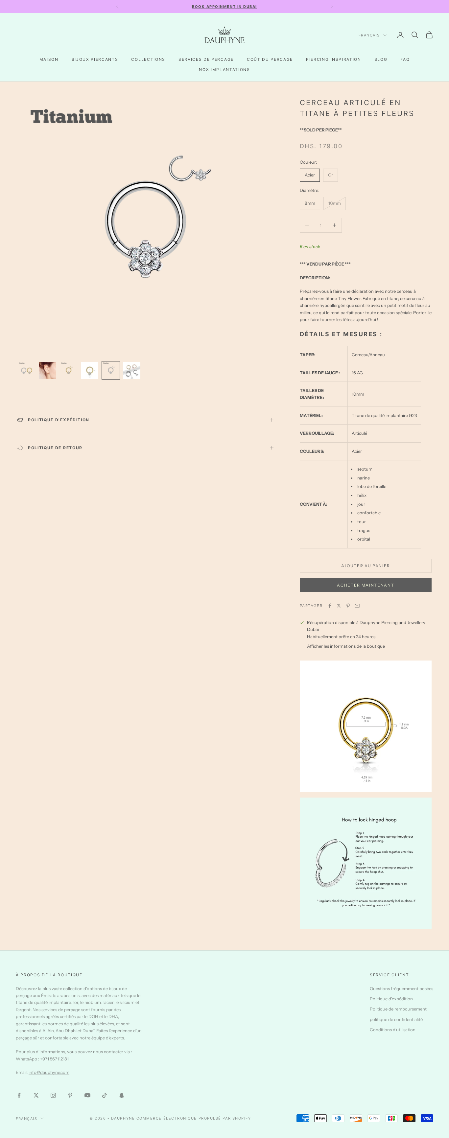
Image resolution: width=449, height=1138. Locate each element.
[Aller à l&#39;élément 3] (68, 370)
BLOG (381, 59)
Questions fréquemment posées (401, 988)
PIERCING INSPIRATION (333, 59)
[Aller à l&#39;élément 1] (26, 370)
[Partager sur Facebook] (329, 605)
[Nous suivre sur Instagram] (53, 1095)
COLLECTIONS (148, 59)
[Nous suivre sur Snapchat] (121, 1095)
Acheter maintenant (365, 585)
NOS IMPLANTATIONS (224, 69)
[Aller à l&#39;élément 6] (132, 370)
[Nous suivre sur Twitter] (36, 1095)
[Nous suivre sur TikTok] (104, 1095)
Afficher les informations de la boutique (346, 646)
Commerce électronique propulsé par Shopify (193, 1118)
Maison (49, 59)
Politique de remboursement (398, 1008)
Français (369, 35)
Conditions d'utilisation (392, 1029)
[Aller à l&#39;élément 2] (47, 370)
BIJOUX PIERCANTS (95, 59)
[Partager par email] (357, 605)
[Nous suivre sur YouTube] (87, 1095)
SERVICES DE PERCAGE (206, 59)
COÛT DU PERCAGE (270, 59)
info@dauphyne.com (49, 1072)
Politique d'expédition (391, 998)
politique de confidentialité (396, 1019)
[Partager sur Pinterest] (348, 605)
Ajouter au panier (365, 565)
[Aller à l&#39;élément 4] (90, 370)
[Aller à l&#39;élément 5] (111, 370)
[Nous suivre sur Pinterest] (70, 1095)
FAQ (405, 59)
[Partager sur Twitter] (339, 605)
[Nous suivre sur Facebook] (19, 1095)
